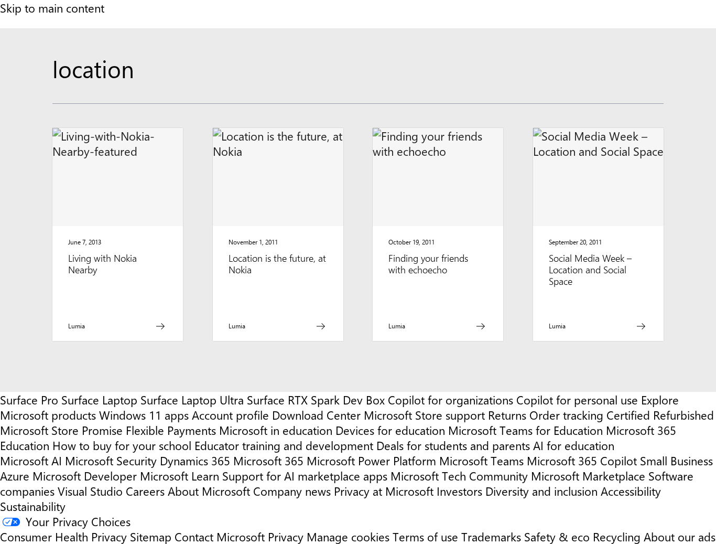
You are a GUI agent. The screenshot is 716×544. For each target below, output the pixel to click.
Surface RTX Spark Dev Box (316, 399)
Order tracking (566, 414)
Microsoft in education (275, 430)
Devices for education (390, 430)
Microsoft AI (31, 460)
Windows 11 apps (144, 414)
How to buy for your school (121, 445)
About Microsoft (209, 490)
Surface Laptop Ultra (192, 399)
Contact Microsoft (220, 536)
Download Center (316, 414)
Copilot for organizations (450, 399)
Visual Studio (90, 490)
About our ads (679, 536)
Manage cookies (348, 536)
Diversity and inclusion (541, 490)
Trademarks (491, 536)
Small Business (676, 460)
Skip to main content (52, 7)
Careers (145, 490)
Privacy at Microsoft (383, 490)
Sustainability (33, 506)
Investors (459, 490)
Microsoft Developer (84, 475)
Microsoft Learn (179, 475)
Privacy (287, 536)
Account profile (230, 414)
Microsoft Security (111, 460)
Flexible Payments (171, 430)
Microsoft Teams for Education (525, 430)
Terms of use (425, 536)
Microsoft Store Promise (61, 430)
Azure (14, 475)
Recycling (617, 536)
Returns (507, 414)
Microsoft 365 (268, 460)
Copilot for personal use (577, 399)
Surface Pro (29, 399)
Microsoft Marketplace (588, 475)
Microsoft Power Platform (371, 460)
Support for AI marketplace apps (304, 475)
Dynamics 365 (195, 460)
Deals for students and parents (453, 445)
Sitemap (150, 536)
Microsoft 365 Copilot (582, 460)
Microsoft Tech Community (459, 475)
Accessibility (631, 490)
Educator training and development (283, 445)
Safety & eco (557, 536)
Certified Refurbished (660, 414)
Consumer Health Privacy (63, 536)
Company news (292, 490)
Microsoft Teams (481, 460)
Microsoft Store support (424, 414)
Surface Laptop (99, 399)
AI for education (573, 445)
